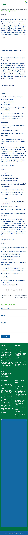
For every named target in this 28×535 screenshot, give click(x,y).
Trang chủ (3, 9)
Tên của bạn (5, 308)
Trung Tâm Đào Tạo (10, 9)
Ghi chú (3, 323)
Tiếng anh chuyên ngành (20, 9)
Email (3, 315)
